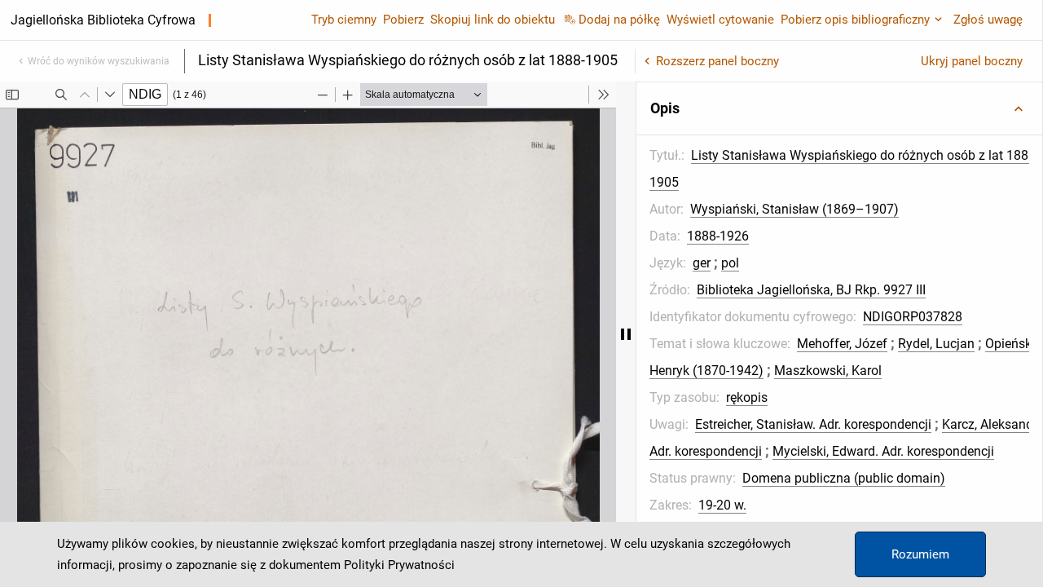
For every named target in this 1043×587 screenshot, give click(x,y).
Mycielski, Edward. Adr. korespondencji (883, 451)
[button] (839, 108)
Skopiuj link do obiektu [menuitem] (492, 19)
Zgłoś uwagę (988, 19)
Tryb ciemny (343, 19)
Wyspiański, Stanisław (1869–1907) (794, 209)
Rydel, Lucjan (936, 343)
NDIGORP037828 (912, 316)
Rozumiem (920, 554)
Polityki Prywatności (399, 565)
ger (702, 263)
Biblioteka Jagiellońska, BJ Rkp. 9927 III (811, 290)
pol (730, 263)
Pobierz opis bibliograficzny (855, 19)
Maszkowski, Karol (828, 370)
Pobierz (403, 19)
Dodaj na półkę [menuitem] (619, 19)
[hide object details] (626, 334)
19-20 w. (722, 505)
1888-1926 (718, 236)
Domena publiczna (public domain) (843, 478)
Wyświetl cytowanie (720, 19)
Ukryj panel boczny (972, 61)
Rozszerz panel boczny (717, 61)
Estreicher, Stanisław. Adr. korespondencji (813, 424)
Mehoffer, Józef (842, 343)
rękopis (747, 397)
